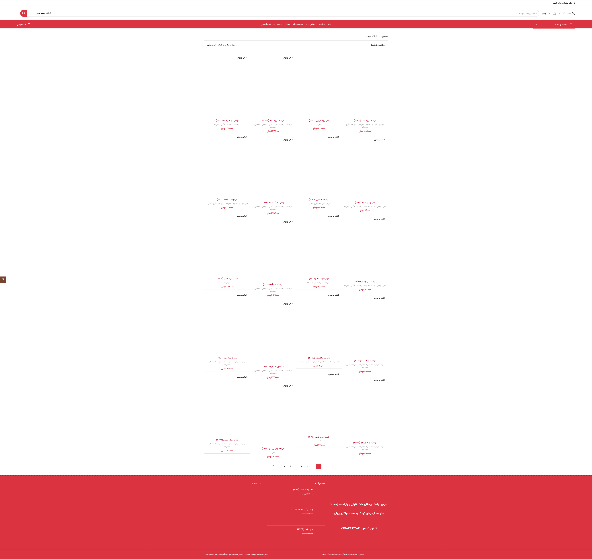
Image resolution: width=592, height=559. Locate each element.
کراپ (319, 440)
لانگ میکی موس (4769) (227, 440)
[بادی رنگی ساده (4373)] (320, 515)
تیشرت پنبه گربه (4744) (273, 120)
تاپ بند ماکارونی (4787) (319, 358)
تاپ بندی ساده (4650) (365, 202)
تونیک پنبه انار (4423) (319, 278)
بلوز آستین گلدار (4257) (227, 278)
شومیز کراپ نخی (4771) (318, 437)
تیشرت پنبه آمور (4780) (227, 358)
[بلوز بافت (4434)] (320, 535)
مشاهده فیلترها (377, 45)
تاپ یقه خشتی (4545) (319, 199)
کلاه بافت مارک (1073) (303, 489)
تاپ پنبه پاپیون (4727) (319, 120)
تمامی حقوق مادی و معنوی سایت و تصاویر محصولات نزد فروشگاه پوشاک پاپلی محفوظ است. (236, 554)
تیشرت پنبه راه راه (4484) (227, 120)
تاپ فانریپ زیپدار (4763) (273, 448)
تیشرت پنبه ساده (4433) (365, 120)
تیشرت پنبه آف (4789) (273, 284)
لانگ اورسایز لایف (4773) (273, 366)
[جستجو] (23, 13)
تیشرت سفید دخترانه (368, 124)
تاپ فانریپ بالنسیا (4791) (365, 281)
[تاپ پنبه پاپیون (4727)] (319, 86)
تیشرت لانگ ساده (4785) (273, 202)
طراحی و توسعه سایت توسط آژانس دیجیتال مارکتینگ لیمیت (343, 554)
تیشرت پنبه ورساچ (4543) (364, 442)
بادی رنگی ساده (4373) (302, 509)
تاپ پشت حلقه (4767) (227, 199)
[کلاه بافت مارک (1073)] (320, 495)
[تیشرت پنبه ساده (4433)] (364, 86)
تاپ (319, 124)
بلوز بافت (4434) (305, 529)
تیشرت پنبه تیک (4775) (365, 360)
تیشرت (381, 124)
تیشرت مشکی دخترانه (357, 126)
